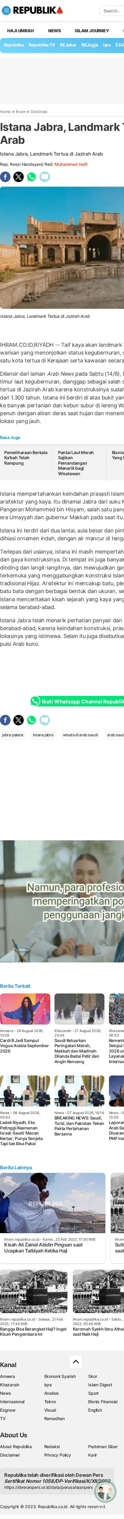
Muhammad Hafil (70, 164)
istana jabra (43, 734)
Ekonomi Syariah (60, 1376)
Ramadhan (54, 1418)
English (95, 1410)
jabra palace (12, 734)
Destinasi (39, 111)
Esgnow (8, 1410)
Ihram (21, 111)
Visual (50, 1410)
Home (5, 111)
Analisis (51, 1393)
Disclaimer (10, 1454)
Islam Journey (92, 30)
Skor (92, 1376)
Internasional (12, 1401)
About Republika (16, 1446)
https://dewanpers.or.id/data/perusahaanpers (48, 1487)
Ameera (7, 1376)
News (54, 30)
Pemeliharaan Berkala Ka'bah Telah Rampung (26, 458)
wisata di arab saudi (80, 734)
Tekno (50, 1401)
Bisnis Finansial (102, 1401)
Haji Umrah (20, 30)
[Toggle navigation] (6, 10)
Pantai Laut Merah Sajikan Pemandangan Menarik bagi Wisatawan (76, 463)
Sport (93, 1393)
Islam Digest (100, 1384)
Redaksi (52, 1446)
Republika (14, 44)
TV (3, 1418)
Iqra (48, 1384)
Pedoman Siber (102, 1446)
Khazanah (9, 1384)
